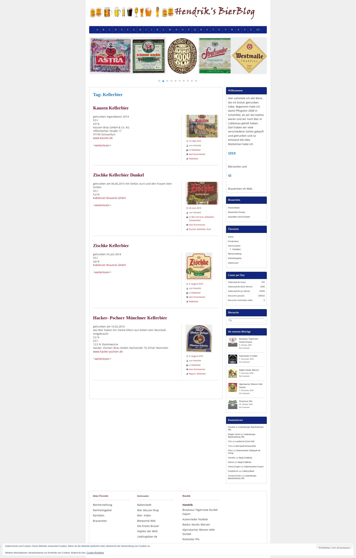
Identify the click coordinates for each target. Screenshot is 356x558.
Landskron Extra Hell (244, 441)
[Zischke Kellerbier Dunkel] (202, 183)
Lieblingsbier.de (147, 536)
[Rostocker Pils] (232, 401)
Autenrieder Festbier (248, 356)
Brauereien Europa (236, 212)
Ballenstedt (144, 505)
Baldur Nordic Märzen (249, 370)
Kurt (209, 229)
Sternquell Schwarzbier (245, 446)
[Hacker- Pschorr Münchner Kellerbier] (198, 326)
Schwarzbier (195, 220)
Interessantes (234, 246)
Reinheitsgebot (234, 258)
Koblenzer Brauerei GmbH (109, 198)
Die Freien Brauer (148, 526)
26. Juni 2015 (195, 208)
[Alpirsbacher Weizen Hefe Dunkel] (232, 384)
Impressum (233, 263)
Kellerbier (196, 149)
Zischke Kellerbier (111, 245)
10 (196, 81)
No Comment (244, 348)
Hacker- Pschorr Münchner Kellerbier (130, 317)
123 (258, 29)
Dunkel (192, 229)
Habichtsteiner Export (253, 466)
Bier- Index (144, 515)
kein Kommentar (197, 154)
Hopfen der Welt (147, 531)
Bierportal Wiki (146, 521)
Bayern (192, 373)
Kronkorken (233, 241)
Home (230, 237)
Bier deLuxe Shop (148, 510)
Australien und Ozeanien (239, 217)
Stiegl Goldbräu (245, 458)
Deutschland (233, 208)
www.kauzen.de (103, 138)
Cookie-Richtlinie (95, 552)
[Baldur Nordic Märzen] (232, 370)
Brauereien (100, 521)
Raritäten (237, 249)
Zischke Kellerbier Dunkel (118, 175)
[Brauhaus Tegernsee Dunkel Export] (232, 339)
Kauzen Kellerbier (111, 108)
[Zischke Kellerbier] (198, 254)
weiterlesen (102, 145)
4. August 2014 (196, 283)
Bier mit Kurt (198, 216)
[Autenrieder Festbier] (232, 356)
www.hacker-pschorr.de (108, 351)
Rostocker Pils (245, 401)
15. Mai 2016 (195, 141)
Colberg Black (248, 471)
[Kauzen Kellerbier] (202, 116)
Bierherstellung (234, 254)
